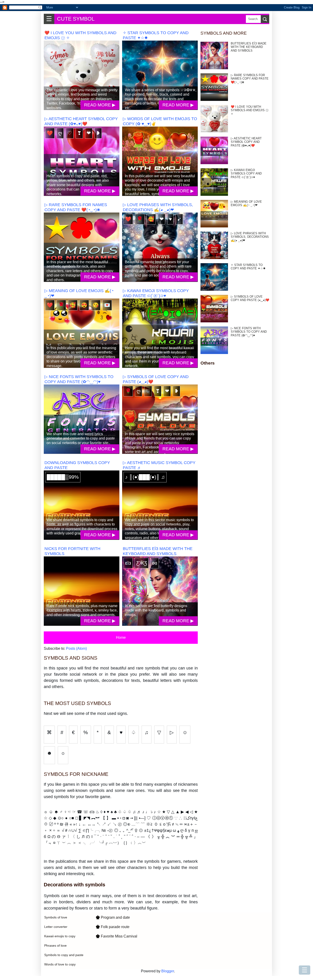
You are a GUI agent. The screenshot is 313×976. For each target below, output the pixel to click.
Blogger (167, 971)
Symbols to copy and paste (63, 955)
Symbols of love (55, 917)
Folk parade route (113, 927)
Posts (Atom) (76, 648)
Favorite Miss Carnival (116, 936)
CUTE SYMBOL (76, 19)
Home (121, 637)
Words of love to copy (60, 964)
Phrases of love (55, 945)
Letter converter (55, 927)
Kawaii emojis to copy (59, 936)
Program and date (113, 917)
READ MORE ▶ (99, 104)
